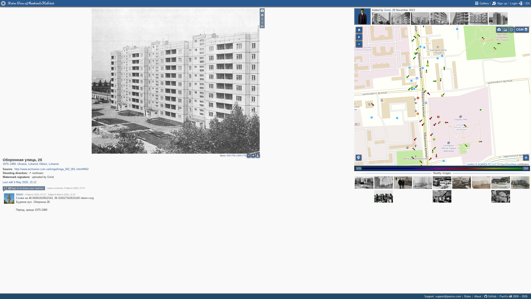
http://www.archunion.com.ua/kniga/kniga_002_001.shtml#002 (52, 169)
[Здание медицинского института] (461, 182)
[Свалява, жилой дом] (439, 18)
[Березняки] (381, 18)
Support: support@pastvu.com (442, 296)
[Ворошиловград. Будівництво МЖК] (422, 182)
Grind (387, 10)
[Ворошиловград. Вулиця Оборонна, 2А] (403, 182)
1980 (13, 163)
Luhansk (54, 163)
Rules (467, 296)
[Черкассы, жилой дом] (478, 18)
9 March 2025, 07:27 (35, 194)
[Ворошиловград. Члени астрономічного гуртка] (442, 196)
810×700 (231, 155)
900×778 (241, 155)
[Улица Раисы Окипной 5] (400, 18)
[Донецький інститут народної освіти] (364, 182)
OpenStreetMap (508, 164)
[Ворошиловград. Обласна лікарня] (442, 182)
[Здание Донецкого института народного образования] (481, 182)
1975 (6, 163)
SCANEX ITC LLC (487, 164)
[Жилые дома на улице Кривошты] (498, 18)
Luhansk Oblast (37, 163)
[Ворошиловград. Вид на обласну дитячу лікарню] (383, 182)
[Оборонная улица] (500, 196)
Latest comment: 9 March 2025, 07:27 (66, 188)
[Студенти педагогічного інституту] (383, 196)
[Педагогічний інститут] (520, 182)
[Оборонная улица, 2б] (442, 95)
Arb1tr (19, 194)
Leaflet (470, 164)
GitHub (491, 296)
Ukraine (22, 163)
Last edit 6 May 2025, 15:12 (19, 182)
